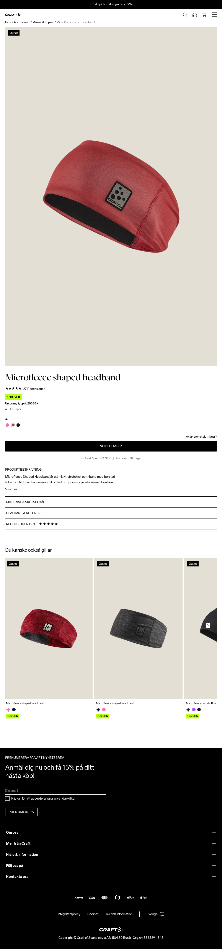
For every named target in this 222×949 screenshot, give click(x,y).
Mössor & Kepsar (43, 22)
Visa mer (11, 489)
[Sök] (185, 15)
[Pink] (8, 709)
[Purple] (194, 709)
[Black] (14, 709)
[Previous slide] (14, 625)
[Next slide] (208, 625)
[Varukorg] (204, 15)
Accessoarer (22, 22)
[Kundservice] (195, 15)
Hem (8, 22)
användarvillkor (65, 798)
